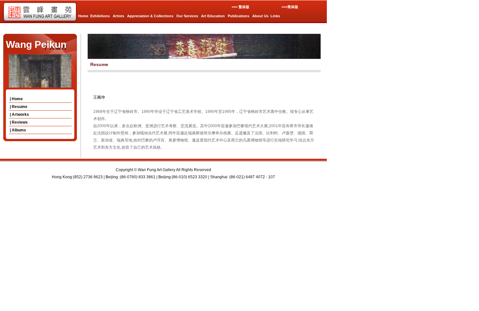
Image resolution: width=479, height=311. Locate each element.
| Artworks (19, 114)
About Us (260, 16)
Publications (238, 16)
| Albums (17, 130)
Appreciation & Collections (150, 16)
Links (275, 16)
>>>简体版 (290, 7)
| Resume (18, 106)
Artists (118, 16)
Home (83, 16)
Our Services (187, 16)
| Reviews (18, 122)
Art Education (213, 16)
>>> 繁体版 (240, 7)
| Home (16, 99)
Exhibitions (100, 16)
